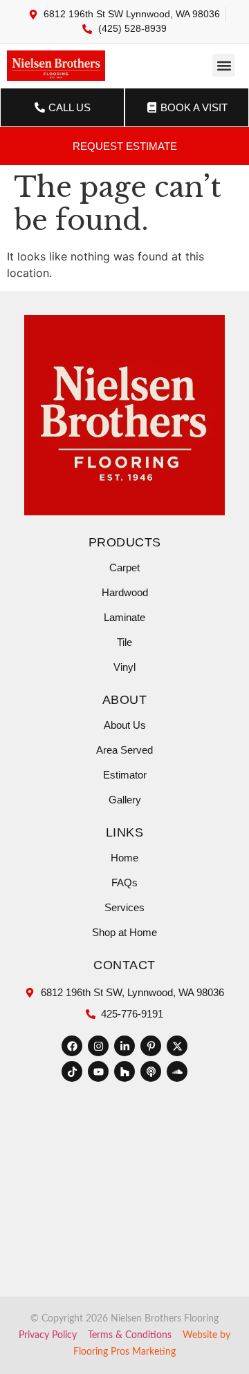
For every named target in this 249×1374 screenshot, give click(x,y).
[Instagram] (98, 1046)
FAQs (124, 882)
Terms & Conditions (130, 1335)
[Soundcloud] (177, 1071)
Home (124, 857)
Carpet (124, 567)
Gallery (125, 799)
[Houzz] (124, 1071)
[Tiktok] (72, 1071)
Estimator (125, 775)
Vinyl (124, 667)
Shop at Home (124, 932)
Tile (124, 642)
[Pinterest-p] (150, 1046)
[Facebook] (72, 1046)
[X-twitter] (177, 1046)
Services (124, 907)
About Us (125, 725)
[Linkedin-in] (124, 1046)
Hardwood (125, 592)
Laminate (124, 617)
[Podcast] (150, 1071)
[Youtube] (98, 1071)
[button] (223, 65)
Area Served (124, 750)
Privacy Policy (48, 1335)
